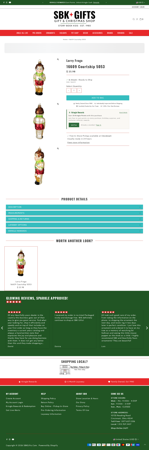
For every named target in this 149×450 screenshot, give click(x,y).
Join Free (74, 125)
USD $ (140, 2)
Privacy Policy (82, 406)
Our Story (80, 402)
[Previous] (43, 2)
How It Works (123, 112)
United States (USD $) (126, 439)
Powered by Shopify (48, 445)
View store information (78, 142)
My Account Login (14, 402)
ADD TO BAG (98, 98)
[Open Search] (134, 19)
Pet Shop (75, 33)
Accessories (97, 33)
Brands (110, 33)
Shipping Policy (48, 398)
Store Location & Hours (87, 398)
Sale (131, 33)
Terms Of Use (82, 410)
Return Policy (47, 402)
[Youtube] (9, 2)
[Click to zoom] (58, 59)
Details (96, 2)
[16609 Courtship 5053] (21, 263)
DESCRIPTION (14, 207)
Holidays (63, 33)
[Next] (106, 2)
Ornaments (50, 33)
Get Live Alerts (13, 410)
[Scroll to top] (145, 444)
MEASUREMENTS (16, 213)
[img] (75, 301)
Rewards (120, 33)
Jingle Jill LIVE (22, 33)
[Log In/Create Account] (137, 19)
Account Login (138, 7)
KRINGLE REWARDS (17, 231)
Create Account (13, 398)
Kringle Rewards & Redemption (20, 406)
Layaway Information (51, 414)
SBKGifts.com (30, 445)
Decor (85, 33)
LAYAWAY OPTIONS (17, 225)
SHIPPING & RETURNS (18, 219)
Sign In (98, 125)
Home (65, 39)
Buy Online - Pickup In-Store (54, 406)
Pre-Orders (37, 33)
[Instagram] (6, 2)
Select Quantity (74, 86)
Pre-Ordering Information (53, 410)
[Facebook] (4, 2)
